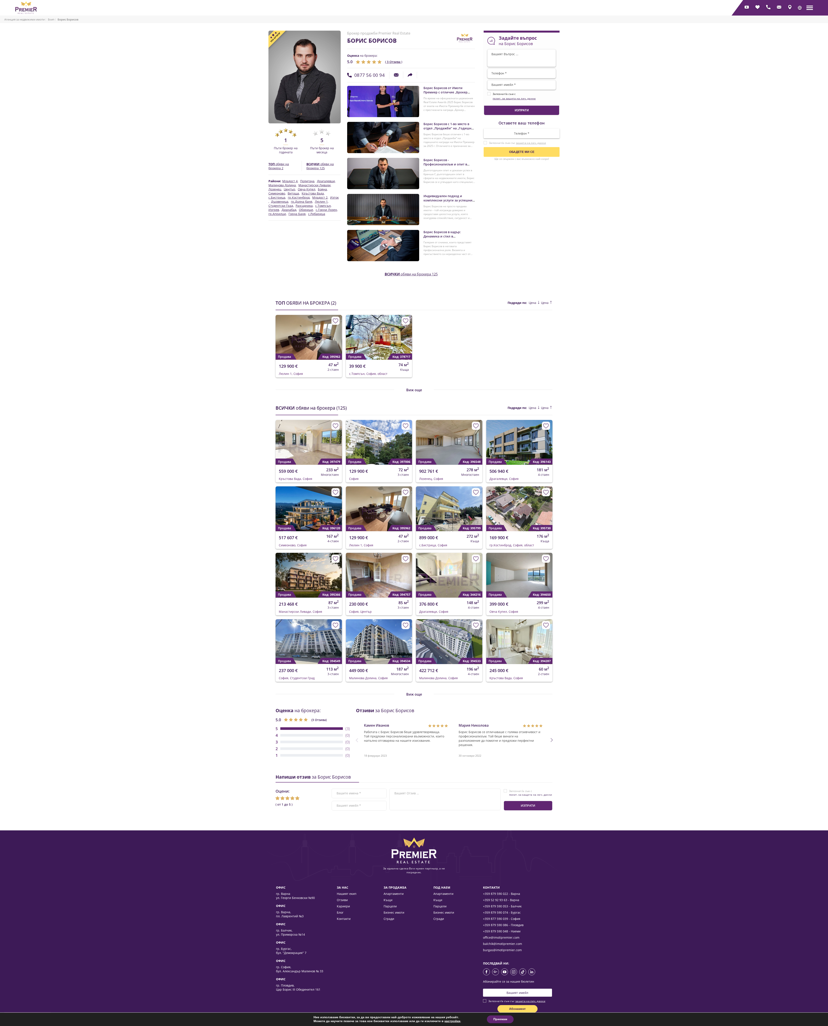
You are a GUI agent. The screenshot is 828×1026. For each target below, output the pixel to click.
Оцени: (283, 791)
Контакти (344, 919)
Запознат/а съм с (530, 793)
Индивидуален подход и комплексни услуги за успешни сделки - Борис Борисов (447, 200)
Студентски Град (280, 206)
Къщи (388, 900)
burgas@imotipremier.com (502, 950)
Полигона (307, 181)
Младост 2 (320, 198)
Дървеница (279, 202)
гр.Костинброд (299, 198)
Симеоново (276, 193)
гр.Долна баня (301, 202)
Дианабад (289, 210)
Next (336, 333)
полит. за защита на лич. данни (514, 98)
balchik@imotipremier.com (502, 944)
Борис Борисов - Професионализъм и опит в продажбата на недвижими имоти (445, 166)
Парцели (390, 906)
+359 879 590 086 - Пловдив (503, 925)
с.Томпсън (323, 206)
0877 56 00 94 (369, 75)
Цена (533, 303)
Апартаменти (394, 894)
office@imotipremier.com (501, 937)
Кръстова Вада (313, 193)
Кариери (343, 906)
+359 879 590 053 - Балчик (502, 906)
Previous (276, 333)
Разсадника (304, 206)
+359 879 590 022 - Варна (501, 894)
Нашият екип (346, 894)
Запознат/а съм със (517, 143)
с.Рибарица (316, 214)
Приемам (500, 1019)
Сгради (389, 919)
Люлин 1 (321, 202)
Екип (51, 19)
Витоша (293, 193)
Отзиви (342, 900)
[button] (799, 7)
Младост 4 (290, 181)
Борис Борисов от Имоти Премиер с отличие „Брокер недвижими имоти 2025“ (445, 92)
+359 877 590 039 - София (501, 919)
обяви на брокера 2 (278, 166)
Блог (340, 912)
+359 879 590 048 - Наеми (502, 931)
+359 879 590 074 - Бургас (502, 912)
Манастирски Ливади (314, 185)
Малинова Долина (282, 185)
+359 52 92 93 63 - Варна (501, 900)
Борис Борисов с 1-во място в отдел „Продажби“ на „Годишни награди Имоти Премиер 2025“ (448, 128)
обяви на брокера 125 (320, 166)
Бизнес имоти (394, 912)
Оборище (306, 210)
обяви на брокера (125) (311, 408)
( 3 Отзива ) (393, 62)
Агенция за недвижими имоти (24, 19)
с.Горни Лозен (326, 210)
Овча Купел (306, 189)
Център (289, 189)
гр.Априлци (277, 214)
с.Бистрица (276, 198)
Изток (334, 198)
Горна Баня (297, 214)
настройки (452, 1021)
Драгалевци (326, 181)
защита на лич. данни (531, 143)
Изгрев (273, 210)
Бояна (322, 189)
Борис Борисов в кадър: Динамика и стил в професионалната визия (442, 236)
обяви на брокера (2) (306, 303)
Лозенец (274, 189)
